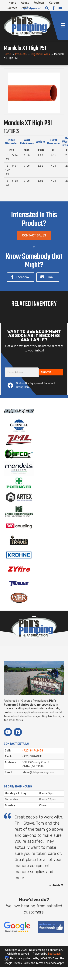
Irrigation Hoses (40, 54)
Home (12, 3)
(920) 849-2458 (32, 750)
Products (21, 54)
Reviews (38, 3)
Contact (11, 8)
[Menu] (63, 25)
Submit (46, 372)
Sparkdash (54, 953)
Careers (54, 3)
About (25, 3)
